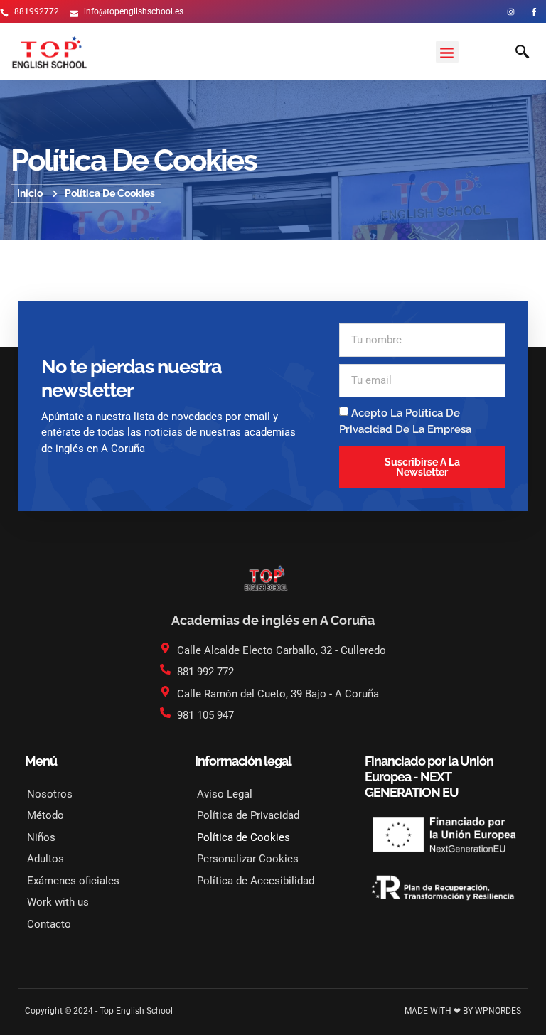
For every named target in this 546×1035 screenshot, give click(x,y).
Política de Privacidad (248, 815)
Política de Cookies (243, 837)
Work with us (58, 902)
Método (45, 815)
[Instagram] (511, 11)
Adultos (45, 858)
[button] (447, 52)
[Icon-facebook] (534, 11)
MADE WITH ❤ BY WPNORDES (463, 1011)
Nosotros (50, 794)
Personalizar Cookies (248, 858)
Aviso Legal (224, 794)
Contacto (49, 924)
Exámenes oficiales (73, 880)
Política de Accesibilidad (255, 880)
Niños (41, 837)
